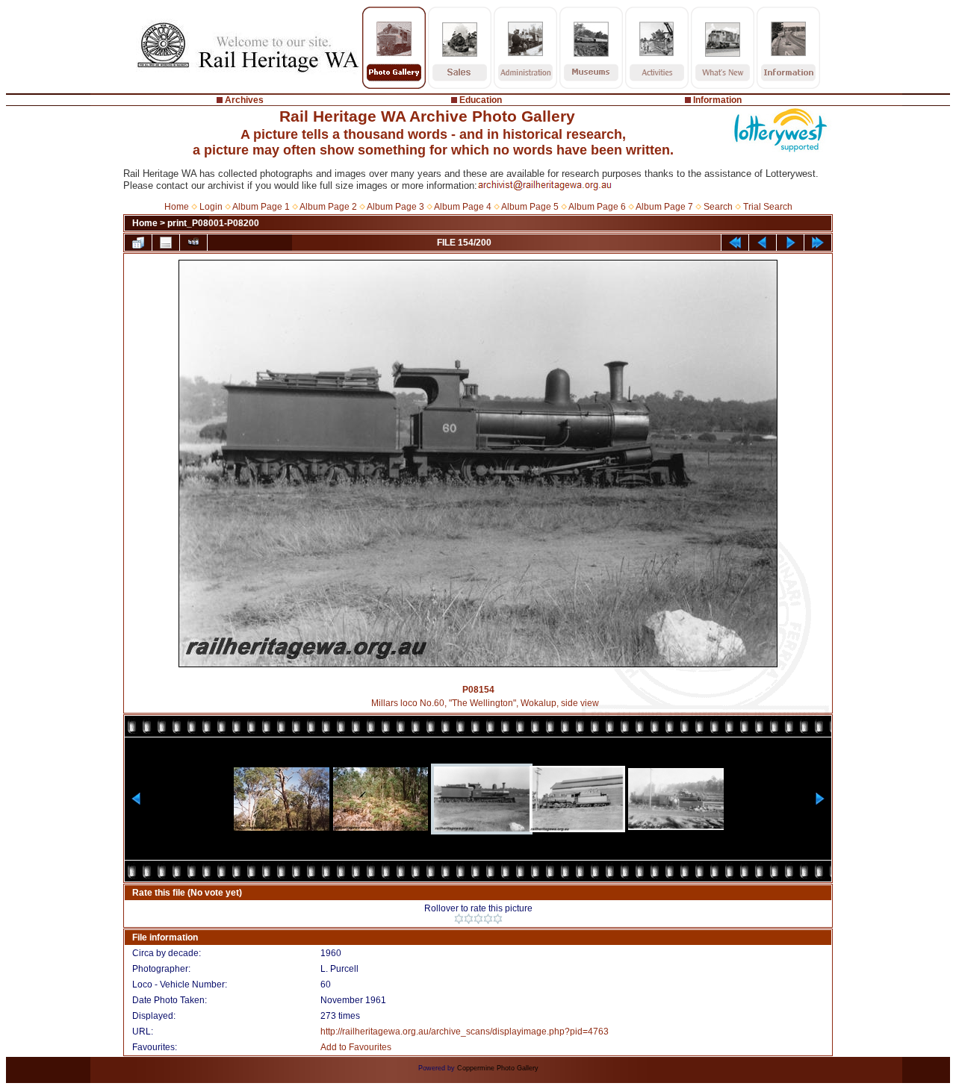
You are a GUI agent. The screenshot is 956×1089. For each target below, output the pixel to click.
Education (480, 100)
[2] (469, 919)
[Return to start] (734, 242)
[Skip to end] (817, 242)
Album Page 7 (664, 207)
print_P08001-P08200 (213, 223)
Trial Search (767, 207)
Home (176, 207)
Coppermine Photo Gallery (497, 1068)
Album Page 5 (530, 207)
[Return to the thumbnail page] (138, 242)
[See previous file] (762, 242)
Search (718, 207)
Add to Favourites (355, 1047)
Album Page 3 (395, 207)
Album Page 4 (462, 207)
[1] (459, 919)
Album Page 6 (597, 207)
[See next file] (790, 242)
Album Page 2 (328, 207)
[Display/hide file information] (165, 242)
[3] (478, 919)
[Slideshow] (193, 242)
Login (211, 207)
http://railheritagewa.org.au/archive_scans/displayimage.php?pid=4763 (464, 1031)
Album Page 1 (261, 207)
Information (717, 100)
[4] (488, 919)
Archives (244, 100)
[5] (498, 919)
